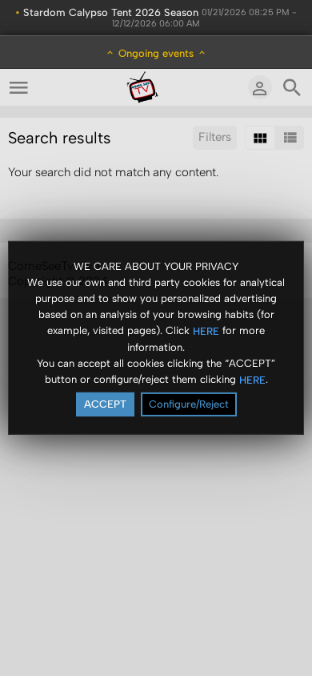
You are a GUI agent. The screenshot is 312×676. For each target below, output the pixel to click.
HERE (206, 330)
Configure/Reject (189, 404)
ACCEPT (105, 404)
